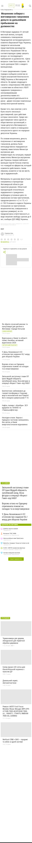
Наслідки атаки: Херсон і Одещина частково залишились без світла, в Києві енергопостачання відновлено (15, 421)
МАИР (2, 229)
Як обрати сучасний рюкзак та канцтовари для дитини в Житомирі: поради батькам (15, 326)
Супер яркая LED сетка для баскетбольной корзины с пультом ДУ (14, 669)
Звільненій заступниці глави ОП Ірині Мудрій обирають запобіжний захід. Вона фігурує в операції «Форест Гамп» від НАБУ (16, 379)
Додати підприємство (16, 559)
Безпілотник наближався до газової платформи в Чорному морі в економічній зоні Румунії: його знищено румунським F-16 (15, 394)
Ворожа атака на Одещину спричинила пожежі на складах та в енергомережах (15, 366)
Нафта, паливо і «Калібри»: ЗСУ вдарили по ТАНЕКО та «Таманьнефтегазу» (15, 407)
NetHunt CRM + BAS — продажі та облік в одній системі (15, 740)
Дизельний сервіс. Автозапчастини (10, 681)
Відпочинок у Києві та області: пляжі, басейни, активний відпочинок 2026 (14, 340)
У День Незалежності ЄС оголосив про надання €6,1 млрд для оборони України (16, 354)
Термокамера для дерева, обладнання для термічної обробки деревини (14, 640)
